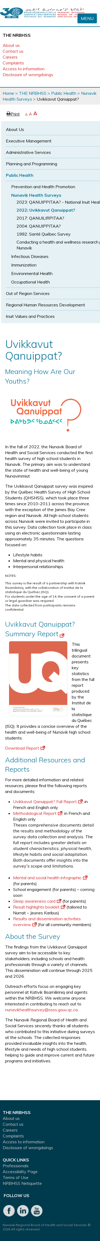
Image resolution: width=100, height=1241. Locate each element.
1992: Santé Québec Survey (44, 234)
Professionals (16, 1165)
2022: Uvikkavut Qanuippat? (46, 210)
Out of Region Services (28, 293)
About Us (15, 129)
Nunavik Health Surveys (36, 195)
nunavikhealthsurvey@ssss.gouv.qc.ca (41, 1009)
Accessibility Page (20, 1171)
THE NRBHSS (32, 93)
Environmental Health (32, 273)
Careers (10, 57)
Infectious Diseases (30, 256)
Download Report (22, 748)
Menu (87, 18)
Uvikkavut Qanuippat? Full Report (45, 801)
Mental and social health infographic (47, 877)
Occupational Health (30, 282)
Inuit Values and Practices (30, 316)
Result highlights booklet (36, 907)
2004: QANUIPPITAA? (39, 226)
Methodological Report (35, 813)
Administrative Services (28, 152)
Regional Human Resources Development (45, 304)
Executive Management (28, 140)
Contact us (13, 51)
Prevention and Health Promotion (43, 186)
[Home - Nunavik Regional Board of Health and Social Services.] (42, 13)
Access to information (24, 68)
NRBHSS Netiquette (22, 1183)
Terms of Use (16, 1177)
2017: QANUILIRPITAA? (40, 218)
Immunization (24, 265)
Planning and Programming (31, 163)
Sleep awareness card (34, 901)
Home (8, 93)
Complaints (13, 62)
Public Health (63, 93)
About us (11, 45)
